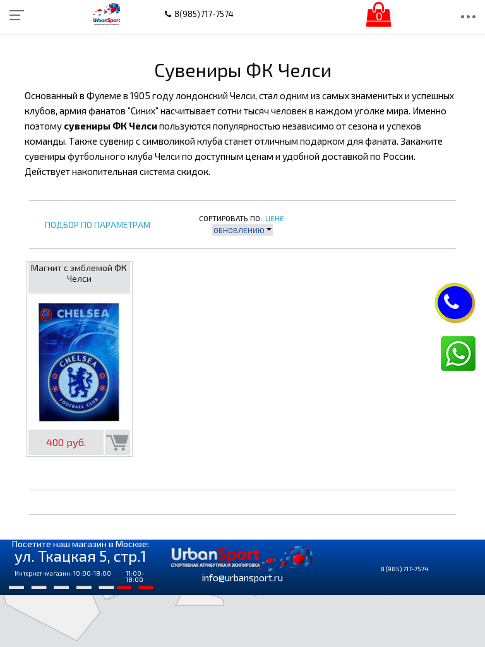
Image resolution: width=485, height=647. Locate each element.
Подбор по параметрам (97, 225)
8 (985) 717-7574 (404, 568)
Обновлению (239, 230)
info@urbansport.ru (242, 577)
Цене (274, 218)
